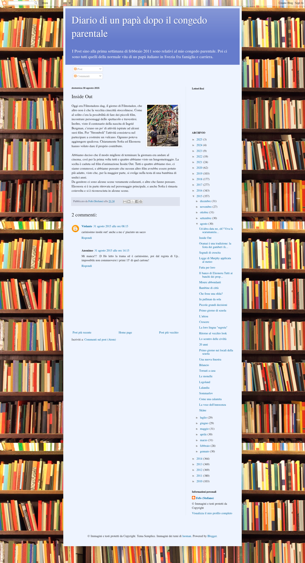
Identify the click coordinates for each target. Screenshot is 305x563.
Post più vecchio (168, 332)
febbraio (205, 446)
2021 (199, 162)
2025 (199, 139)
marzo (204, 440)
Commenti (83, 76)
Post (79, 69)
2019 (199, 173)
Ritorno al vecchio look (213, 333)
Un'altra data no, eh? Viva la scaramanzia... (216, 230)
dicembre (206, 201)
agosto (204, 224)
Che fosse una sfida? (211, 294)
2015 (199, 196)
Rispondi (87, 238)
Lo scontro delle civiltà (212, 339)
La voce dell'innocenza (212, 405)
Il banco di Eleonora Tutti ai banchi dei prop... (216, 274)
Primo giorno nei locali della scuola (216, 352)
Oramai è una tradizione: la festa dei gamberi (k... (215, 245)
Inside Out (205, 238)
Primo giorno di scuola (212, 310)
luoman (186, 536)
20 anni (203, 344)
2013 (199, 464)
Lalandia (204, 388)
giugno (204, 423)
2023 (199, 151)
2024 (199, 145)
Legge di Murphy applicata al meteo (215, 260)
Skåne (202, 410)
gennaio (205, 451)
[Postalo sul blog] (129, 201)
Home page (125, 332)
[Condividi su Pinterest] (141, 201)
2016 (199, 190)
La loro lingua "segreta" (213, 327)
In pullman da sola (210, 299)
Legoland (204, 382)
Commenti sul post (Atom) (100, 339)
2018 (199, 179)
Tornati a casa (207, 370)
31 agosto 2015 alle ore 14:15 (111, 250)
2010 (199, 481)
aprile (203, 434)
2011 (199, 476)
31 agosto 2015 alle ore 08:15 (110, 226)
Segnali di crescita (210, 252)
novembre (206, 207)
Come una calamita (210, 399)
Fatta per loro (207, 267)
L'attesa (203, 316)
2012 (199, 470)
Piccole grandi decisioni (213, 305)
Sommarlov (206, 393)
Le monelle (205, 376)
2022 (199, 156)
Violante (87, 226)
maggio (205, 429)
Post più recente (82, 332)
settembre (206, 218)
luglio (204, 417)
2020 (199, 168)
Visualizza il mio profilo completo (212, 513)
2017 (199, 185)
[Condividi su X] (133, 201)
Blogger (212, 536)
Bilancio (204, 365)
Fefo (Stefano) (205, 498)
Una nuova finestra (210, 359)
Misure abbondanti (210, 282)
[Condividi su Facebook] (137, 201)
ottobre (204, 212)
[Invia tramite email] (125, 201)
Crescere (204, 322)
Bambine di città (208, 288)
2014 (199, 458)
